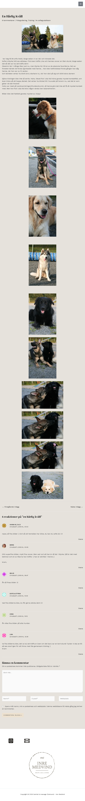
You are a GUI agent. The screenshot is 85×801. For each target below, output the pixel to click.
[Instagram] (11, 741)
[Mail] (27, 741)
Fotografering (21, 20)
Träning (31, 20)
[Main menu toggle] (80, 4)
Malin (12, 573)
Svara (80, 539)
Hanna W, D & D (15, 524)
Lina (11, 634)
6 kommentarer (8, 20)
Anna (12, 614)
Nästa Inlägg (77, 507)
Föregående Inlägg (10, 507)
